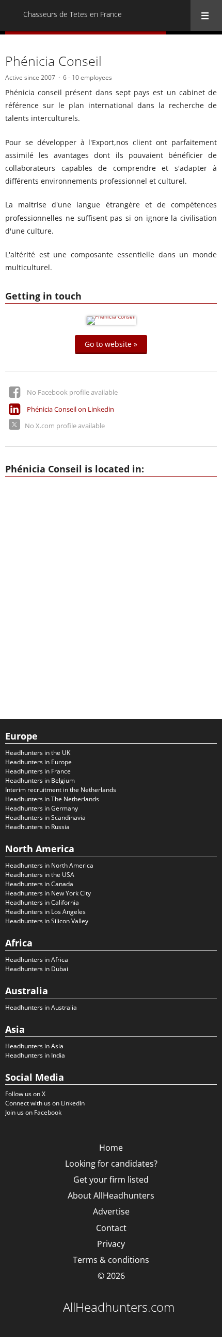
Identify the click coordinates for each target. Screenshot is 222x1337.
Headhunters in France (38, 771)
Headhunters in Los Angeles (45, 911)
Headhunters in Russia (37, 826)
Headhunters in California (42, 902)
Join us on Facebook (33, 1112)
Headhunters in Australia (41, 1007)
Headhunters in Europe (38, 762)
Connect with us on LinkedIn (45, 1103)
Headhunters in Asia (34, 1046)
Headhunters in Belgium (40, 780)
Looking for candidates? (111, 1163)
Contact (111, 1228)
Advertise (111, 1211)
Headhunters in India (35, 1055)
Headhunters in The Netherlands (52, 799)
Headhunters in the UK (37, 752)
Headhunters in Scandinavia (45, 817)
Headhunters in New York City (48, 893)
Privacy (111, 1244)
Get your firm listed (111, 1179)
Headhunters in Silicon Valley (46, 921)
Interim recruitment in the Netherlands (60, 789)
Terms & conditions (111, 1259)
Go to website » (111, 343)
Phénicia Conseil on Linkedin (70, 409)
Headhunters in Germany (41, 808)
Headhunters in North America (49, 865)
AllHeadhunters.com (119, 1307)
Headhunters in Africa (36, 959)
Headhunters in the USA (39, 874)
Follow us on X (25, 1093)
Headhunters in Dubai (36, 968)
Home (111, 1147)
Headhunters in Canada (39, 883)
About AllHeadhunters (111, 1195)
